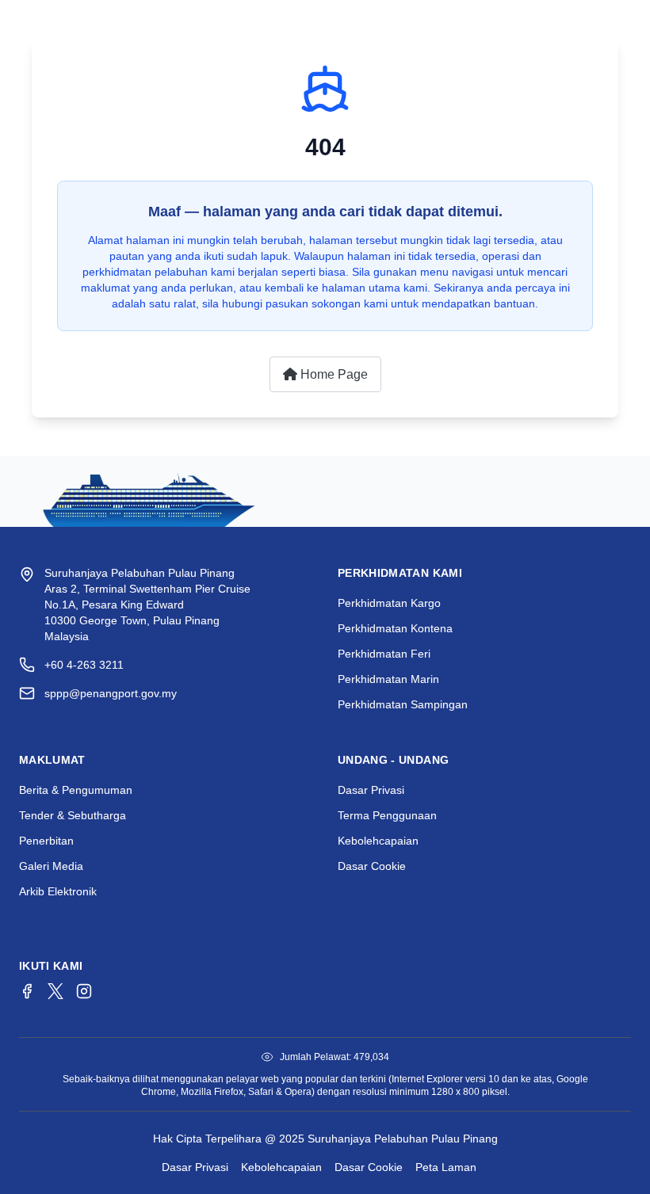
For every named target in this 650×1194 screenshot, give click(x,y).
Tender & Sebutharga (72, 815)
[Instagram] (84, 991)
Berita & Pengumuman (75, 790)
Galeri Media (51, 866)
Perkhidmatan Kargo (389, 603)
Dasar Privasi (371, 790)
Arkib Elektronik (58, 891)
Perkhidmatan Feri (384, 653)
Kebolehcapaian (378, 840)
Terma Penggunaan (387, 815)
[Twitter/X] (55, 991)
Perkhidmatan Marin (388, 679)
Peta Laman (445, 1167)
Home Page (332, 374)
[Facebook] (27, 991)
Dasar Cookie (372, 866)
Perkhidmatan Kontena (395, 628)
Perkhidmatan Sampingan (403, 704)
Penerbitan (46, 840)
